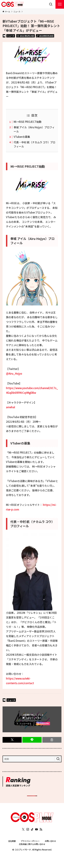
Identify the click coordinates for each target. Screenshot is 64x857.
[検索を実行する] (58, 759)
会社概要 (12, 841)
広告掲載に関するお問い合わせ (32, 844)
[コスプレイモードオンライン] (32, 821)
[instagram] (27, 829)
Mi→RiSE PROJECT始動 (27, 121)
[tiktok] (32, 829)
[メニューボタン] (59, 4)
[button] (12, 740)
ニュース (10, 35)
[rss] (41, 829)
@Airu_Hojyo (14, 373)
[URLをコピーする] (51, 740)
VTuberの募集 (22, 136)
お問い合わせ (50, 841)
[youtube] (36, 829)
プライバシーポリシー (30, 841)
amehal (12, 407)
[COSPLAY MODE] (12, 4)
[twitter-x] (23, 829)
